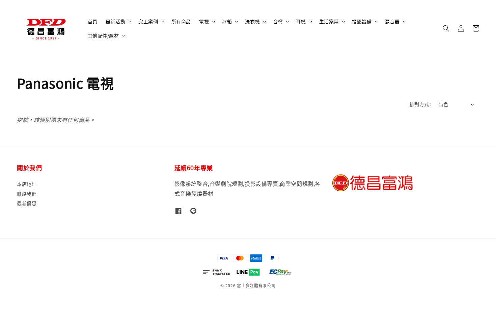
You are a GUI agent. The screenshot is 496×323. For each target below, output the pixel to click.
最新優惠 (26, 203)
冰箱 (227, 21)
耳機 (301, 21)
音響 (278, 21)
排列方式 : (421, 104)
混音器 (392, 21)
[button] (446, 28)
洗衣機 (252, 21)
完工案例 (148, 21)
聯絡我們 (26, 193)
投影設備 (361, 21)
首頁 (93, 21)
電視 (204, 21)
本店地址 (26, 184)
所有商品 (181, 21)
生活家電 (329, 21)
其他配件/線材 (103, 35)
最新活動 (115, 21)
